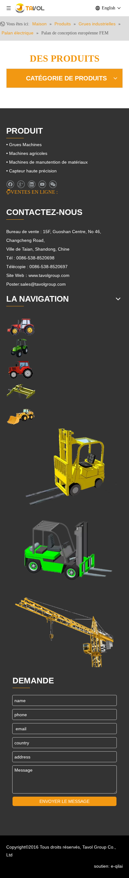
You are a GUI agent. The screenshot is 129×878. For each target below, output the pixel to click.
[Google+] (21, 184)
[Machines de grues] (64, 628)
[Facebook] (10, 184)
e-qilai (117, 866)
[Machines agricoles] (20, 326)
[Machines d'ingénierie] (20, 416)
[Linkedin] (31, 184)
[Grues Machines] (20, 391)
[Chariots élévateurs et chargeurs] (64, 547)
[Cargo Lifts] (64, 467)
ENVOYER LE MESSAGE (64, 801)
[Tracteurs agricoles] (20, 369)
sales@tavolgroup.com (43, 284)
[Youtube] (42, 184)
